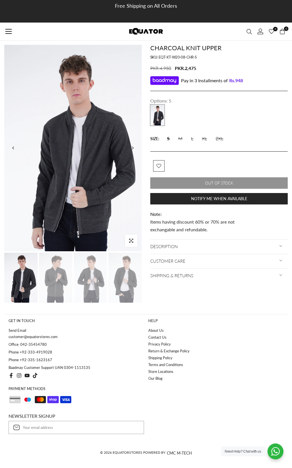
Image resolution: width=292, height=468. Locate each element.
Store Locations (160, 371)
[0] (271, 31)
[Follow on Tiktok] (35, 375)
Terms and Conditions (165, 364)
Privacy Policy (159, 344)
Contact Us (157, 337)
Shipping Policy (160, 357)
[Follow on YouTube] (27, 375)
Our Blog (155, 378)
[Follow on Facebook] (11, 375)
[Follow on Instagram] (19, 375)
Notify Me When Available (219, 198)
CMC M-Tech (179, 453)
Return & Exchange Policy (169, 351)
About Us (156, 330)
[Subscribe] (133, 427)
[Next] (132, 148)
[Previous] (13, 148)
